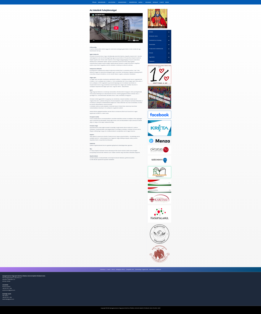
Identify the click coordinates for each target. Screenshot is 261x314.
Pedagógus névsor (120, 269)
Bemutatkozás (101, 2)
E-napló (162, 2)
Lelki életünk (111, 2)
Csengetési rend (130, 269)
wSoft (159, 308)
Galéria (140, 2)
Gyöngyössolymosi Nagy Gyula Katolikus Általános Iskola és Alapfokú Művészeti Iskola (131, 308)
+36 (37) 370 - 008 (7, 288)
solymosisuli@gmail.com (8, 290)
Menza (167, 2)
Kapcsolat (155, 2)
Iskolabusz (148, 2)
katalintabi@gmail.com (8, 299)
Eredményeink (133, 2)
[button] (106, 2)
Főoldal (94, 2)
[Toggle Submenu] (168, 32)
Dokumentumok (122, 2)
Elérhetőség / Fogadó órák (141, 269)
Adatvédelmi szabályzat (155, 269)
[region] (157, 18)
